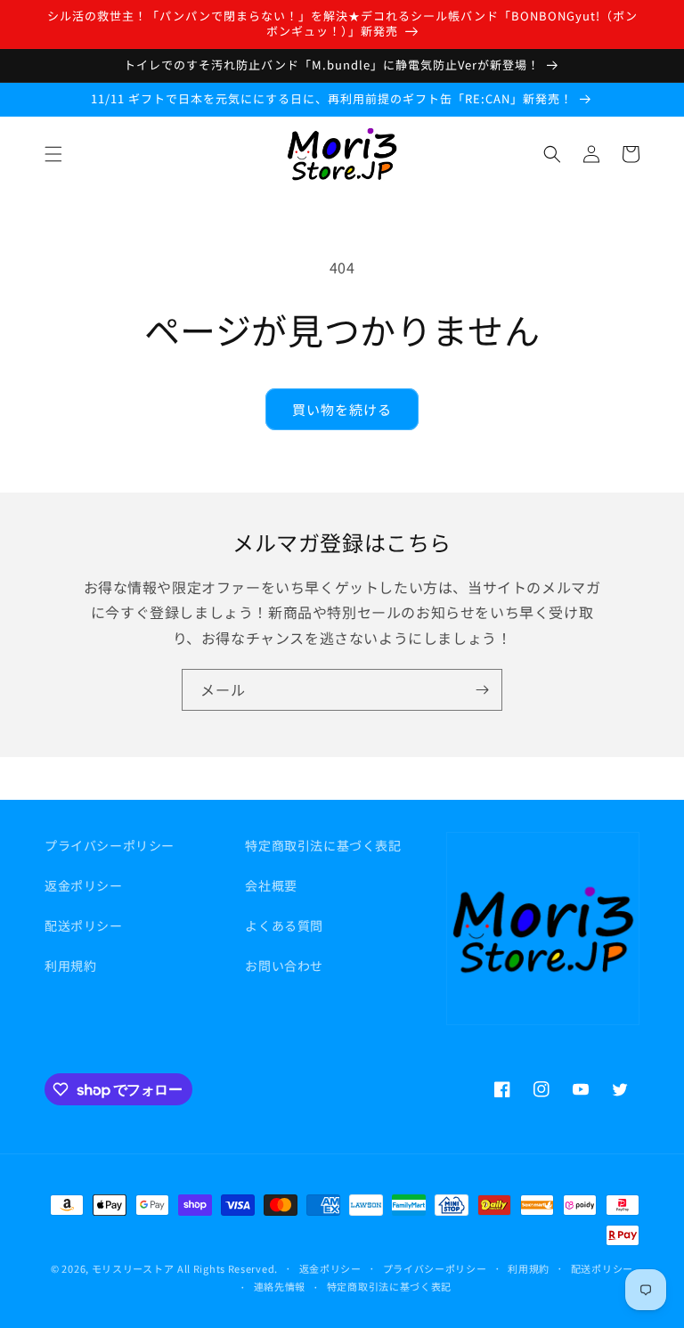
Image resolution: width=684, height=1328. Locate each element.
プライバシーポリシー (110, 845)
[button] (53, 154)
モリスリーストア (133, 1268)
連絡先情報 (280, 1286)
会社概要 (271, 885)
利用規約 (70, 965)
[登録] (481, 690)
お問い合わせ (284, 965)
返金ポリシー (84, 885)
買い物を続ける (342, 409)
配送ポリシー (84, 925)
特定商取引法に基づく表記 (323, 845)
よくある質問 (284, 925)
